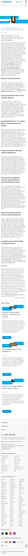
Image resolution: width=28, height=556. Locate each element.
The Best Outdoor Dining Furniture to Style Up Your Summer (11, 314)
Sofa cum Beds (17, 459)
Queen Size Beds (4, 456)
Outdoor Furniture (5, 465)
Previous (17, 298)
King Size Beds (17, 456)
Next (23, 298)
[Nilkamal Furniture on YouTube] (10, 533)
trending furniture (18, 291)
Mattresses (16, 465)
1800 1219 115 (9, 435)
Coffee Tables (4, 458)
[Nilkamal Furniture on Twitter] (6, 533)
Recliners (3, 459)
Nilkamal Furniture (14, 551)
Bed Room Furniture (18, 469)
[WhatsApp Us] (26, 545)
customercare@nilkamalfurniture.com (13, 441)
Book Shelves (17, 461)
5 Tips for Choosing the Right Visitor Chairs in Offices (12, 387)
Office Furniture (4, 469)
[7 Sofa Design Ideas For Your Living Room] (13, 347)
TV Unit (2, 463)
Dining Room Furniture (19, 467)
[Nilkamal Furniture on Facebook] (2, 533)
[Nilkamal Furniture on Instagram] (14, 533)
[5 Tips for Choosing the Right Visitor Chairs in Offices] (13, 384)
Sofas (2, 472)
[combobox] (14, 5)
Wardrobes (16, 463)
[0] (26, 2)
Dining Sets (16, 458)
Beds (15, 470)
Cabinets (3, 461)
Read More (6, 337)
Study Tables (4, 467)
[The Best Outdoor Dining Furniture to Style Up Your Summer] (13, 310)
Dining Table (4, 470)
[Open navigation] (1, 2)
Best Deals (20, 2)
